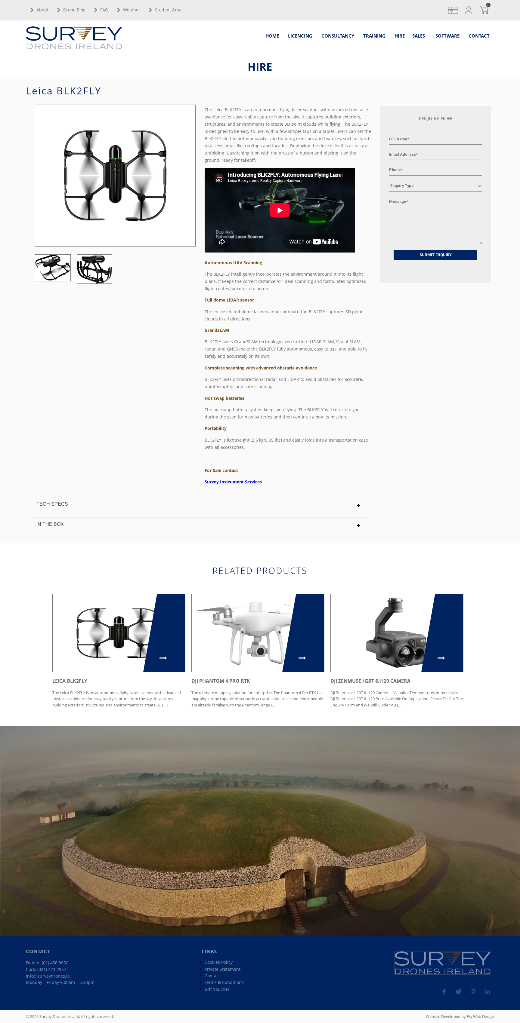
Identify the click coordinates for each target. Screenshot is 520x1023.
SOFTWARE (447, 36)
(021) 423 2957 (51, 969)
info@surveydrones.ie (48, 976)
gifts (458, 6)
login (473, 6)
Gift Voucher (217, 989)
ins (477, 989)
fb (449, 989)
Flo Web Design (480, 1016)
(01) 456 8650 (55, 963)
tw (463, 989)
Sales (418, 36)
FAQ (104, 10)
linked (490, 989)
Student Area (168, 10)
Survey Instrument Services (233, 482)
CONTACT (479, 36)
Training (374, 36)
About (42, 10)
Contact (212, 976)
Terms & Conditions (224, 982)
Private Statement (222, 969)
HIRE (400, 36)
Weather (131, 10)
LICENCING (300, 36)
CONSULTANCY (337, 36)
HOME (272, 36)
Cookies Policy (219, 962)
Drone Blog (74, 10)
